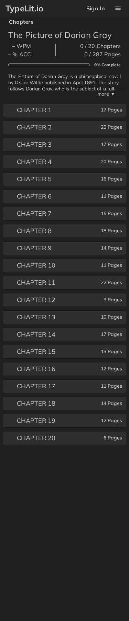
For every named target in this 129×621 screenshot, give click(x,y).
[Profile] (117, 8)
